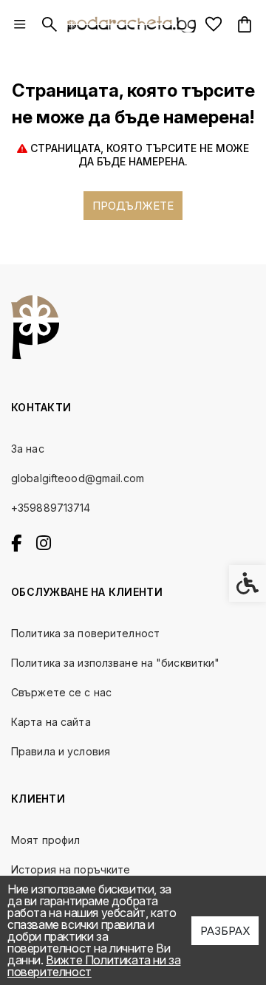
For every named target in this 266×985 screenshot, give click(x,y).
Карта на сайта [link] (51, 721)
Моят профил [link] (45, 840)
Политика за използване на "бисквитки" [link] (115, 662)
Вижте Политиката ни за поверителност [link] (93, 966)
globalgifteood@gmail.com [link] (77, 478)
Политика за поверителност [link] (85, 633)
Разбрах (225, 931)
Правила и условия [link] (60, 751)
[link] (20, 24)
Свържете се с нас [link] (61, 692)
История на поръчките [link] (70, 869)
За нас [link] (27, 448)
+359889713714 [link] (51, 507)
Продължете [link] (133, 206)
